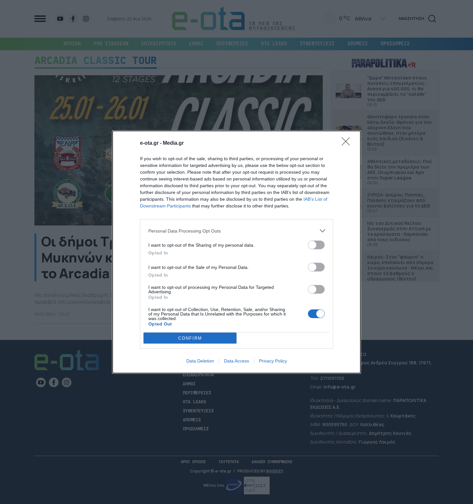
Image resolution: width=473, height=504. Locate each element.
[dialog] (236, 252)
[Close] (348, 143)
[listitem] (236, 230)
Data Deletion (200, 360)
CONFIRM (190, 338)
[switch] (316, 245)
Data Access (236, 360)
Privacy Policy (273, 360)
